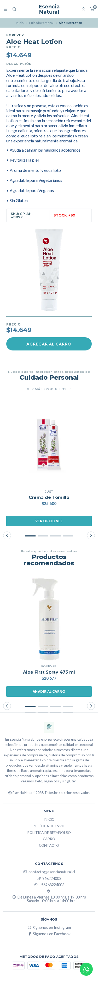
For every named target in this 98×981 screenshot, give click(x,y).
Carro (49, 839)
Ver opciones (49, 521)
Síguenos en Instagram (52, 928)
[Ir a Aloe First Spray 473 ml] (49, 619)
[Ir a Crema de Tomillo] (49, 444)
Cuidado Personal (41, 22)
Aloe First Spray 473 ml (49, 672)
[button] (30, 535)
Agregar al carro (49, 343)
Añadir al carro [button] (49, 691)
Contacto (49, 846)
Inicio (20, 22)
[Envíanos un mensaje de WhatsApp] (86, 969)
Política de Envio (49, 826)
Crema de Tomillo (49, 497)
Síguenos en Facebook (52, 934)
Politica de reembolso (49, 833)
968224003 (51, 878)
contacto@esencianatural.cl (51, 872)
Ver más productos (47, 389)
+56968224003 (51, 885)
